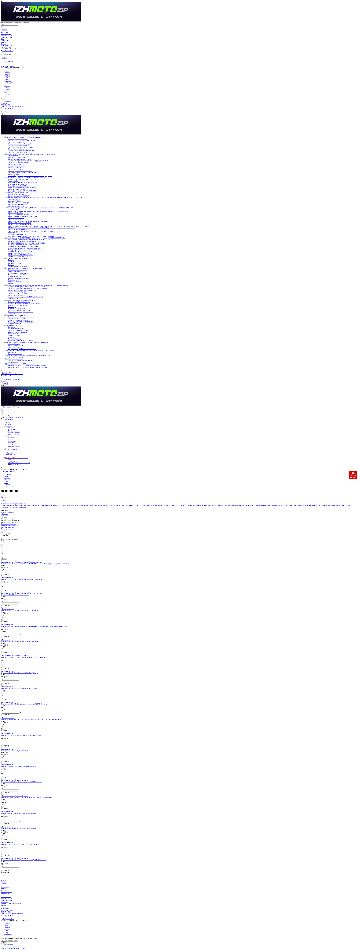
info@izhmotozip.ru (8, 66)
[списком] (3, 530)
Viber (6, 77)
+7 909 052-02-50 (8, 51)
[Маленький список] (1, 532)
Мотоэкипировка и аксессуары (197, 505)
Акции (3, 882)
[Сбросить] (2, 557)
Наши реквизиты (6, 892)
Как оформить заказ (7, 910)
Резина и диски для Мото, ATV (56, 505)
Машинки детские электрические (319, 505)
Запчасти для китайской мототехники (34, 505)
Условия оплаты (6, 897)
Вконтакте (7, 71)
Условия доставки (6, 898)
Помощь (3, 905)
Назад (12, 427)
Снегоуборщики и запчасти (339, 505)
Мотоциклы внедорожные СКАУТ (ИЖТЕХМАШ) (130, 505)
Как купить (11, 429)
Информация (5, 893)
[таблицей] (4, 530)
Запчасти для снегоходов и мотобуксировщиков (222, 505)
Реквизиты (4, 902)
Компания (4, 883)
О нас (10, 439)
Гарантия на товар (6, 900)
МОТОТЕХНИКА (182, 505)
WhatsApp (7, 81)
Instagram (7, 72)
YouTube (7, 76)
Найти (3, 942)
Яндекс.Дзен (8, 83)
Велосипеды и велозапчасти (261, 505)
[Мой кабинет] (1, 409)
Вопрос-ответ (5, 908)
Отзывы (3, 890)
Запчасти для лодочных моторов (298, 505)
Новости (3, 888)
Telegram (7, 74)
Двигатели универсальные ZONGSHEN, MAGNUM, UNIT (95, 505)
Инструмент (284, 505)
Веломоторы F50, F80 (245, 505)
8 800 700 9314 (6, 47)
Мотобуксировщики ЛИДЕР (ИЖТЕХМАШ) (161, 505)
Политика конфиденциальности (11, 903)
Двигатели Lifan (71, 505)
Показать (4, 558)
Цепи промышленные (8, 512)
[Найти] (2, 27)
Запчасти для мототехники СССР (11, 505)
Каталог (3, 880)
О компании (5, 887)
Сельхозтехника (275, 505)
